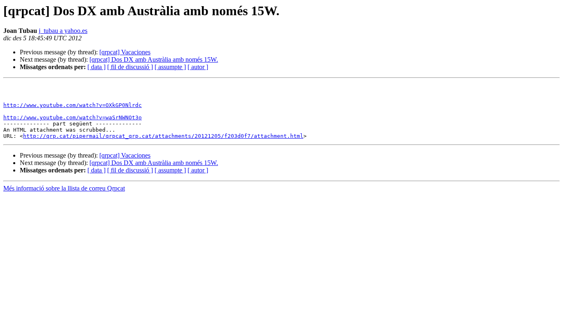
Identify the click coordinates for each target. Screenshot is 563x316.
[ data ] (96, 66)
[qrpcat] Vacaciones (124, 52)
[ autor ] (198, 66)
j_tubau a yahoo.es (63, 30)
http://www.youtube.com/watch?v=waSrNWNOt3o (72, 117)
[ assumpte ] (170, 66)
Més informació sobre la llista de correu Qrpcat (64, 188)
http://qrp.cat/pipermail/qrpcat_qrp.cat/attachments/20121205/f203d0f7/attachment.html (163, 136)
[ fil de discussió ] (130, 66)
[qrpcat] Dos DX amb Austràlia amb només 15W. (153, 59)
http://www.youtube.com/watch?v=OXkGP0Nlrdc (72, 105)
